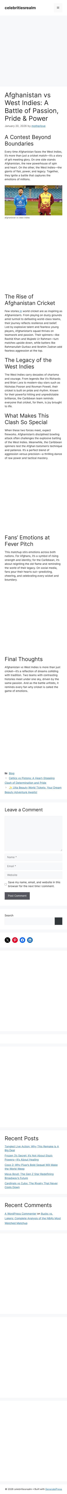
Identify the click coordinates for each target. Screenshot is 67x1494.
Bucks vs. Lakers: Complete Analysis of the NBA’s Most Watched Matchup (33, 1218)
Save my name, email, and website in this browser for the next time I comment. (34, 884)
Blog (11, 773)
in (20, 311)
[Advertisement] (33, 52)
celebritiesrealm (20, 7)
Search (9, 915)
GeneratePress (53, 1489)
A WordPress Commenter (20, 1213)
